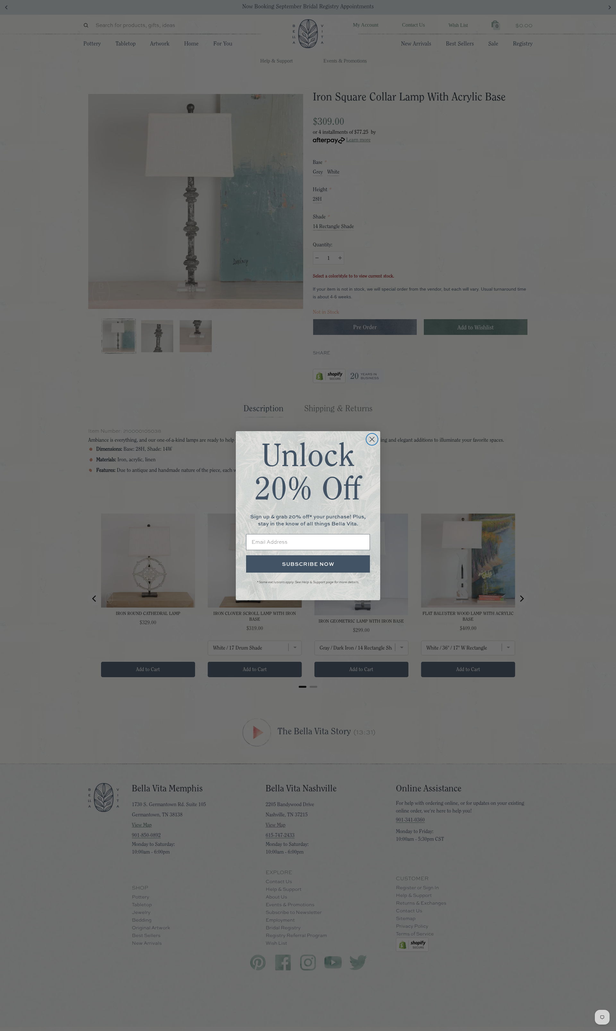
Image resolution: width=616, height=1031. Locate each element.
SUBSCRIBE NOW (308, 563)
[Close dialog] (372, 439)
